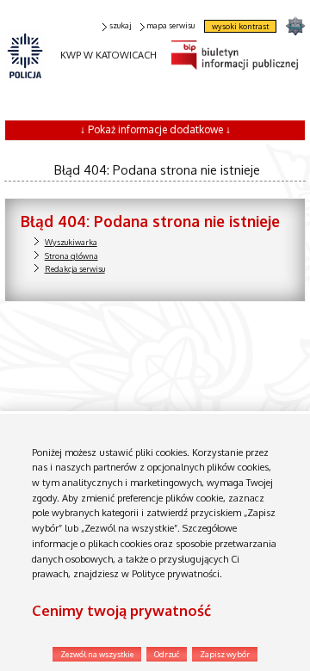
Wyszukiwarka (71, 242)
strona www (295, 25)
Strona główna (71, 256)
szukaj (120, 25)
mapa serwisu (170, 25)
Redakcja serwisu (75, 269)
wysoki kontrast (240, 26)
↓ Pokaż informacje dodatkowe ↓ (155, 129)
